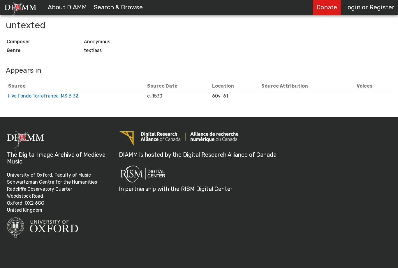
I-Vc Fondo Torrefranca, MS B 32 (43, 96)
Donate (326, 7)
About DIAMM (67, 7)
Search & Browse (118, 7)
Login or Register (369, 7)
